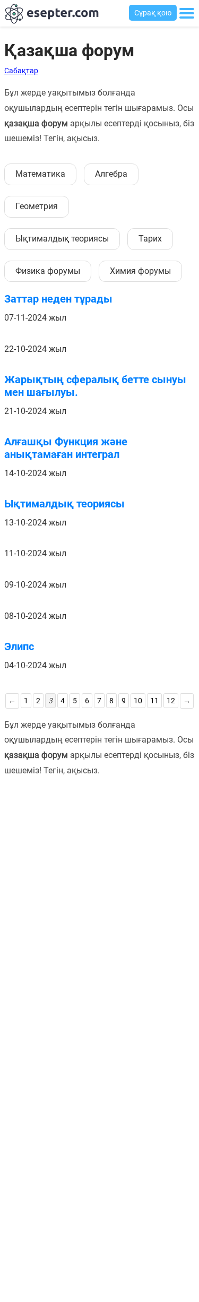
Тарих (150, 239)
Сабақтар (21, 70)
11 (154, 700)
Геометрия (36, 206)
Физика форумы (47, 271)
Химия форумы (140, 271)
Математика (40, 174)
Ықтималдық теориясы (62, 239)
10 (138, 700)
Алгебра (111, 174)
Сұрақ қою (152, 12)
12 (171, 700)
